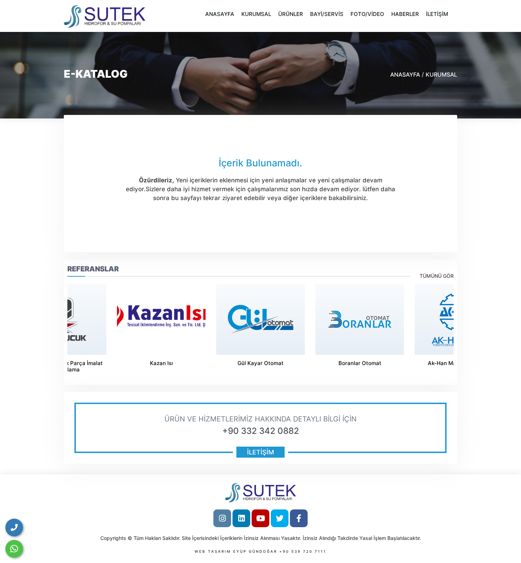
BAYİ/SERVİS (326, 14)
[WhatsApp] (14, 549)
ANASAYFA (219, 14)
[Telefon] (14, 527)
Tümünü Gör (437, 276)
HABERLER (405, 14)
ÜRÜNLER (290, 14)
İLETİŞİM (437, 14)
